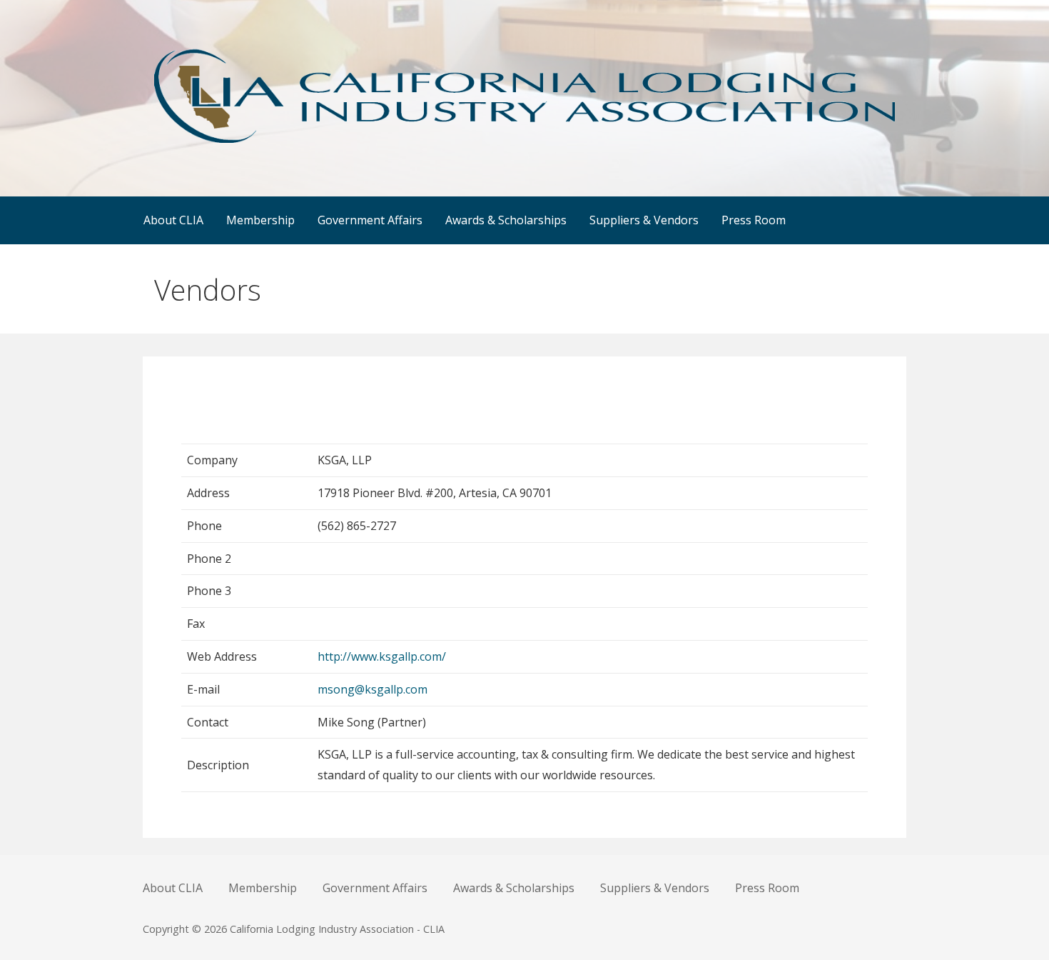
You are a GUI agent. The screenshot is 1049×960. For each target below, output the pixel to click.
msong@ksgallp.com (372, 689)
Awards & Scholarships (506, 220)
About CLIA (173, 220)
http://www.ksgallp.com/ (382, 656)
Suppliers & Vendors (644, 220)
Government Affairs (370, 220)
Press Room (753, 220)
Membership (260, 220)
